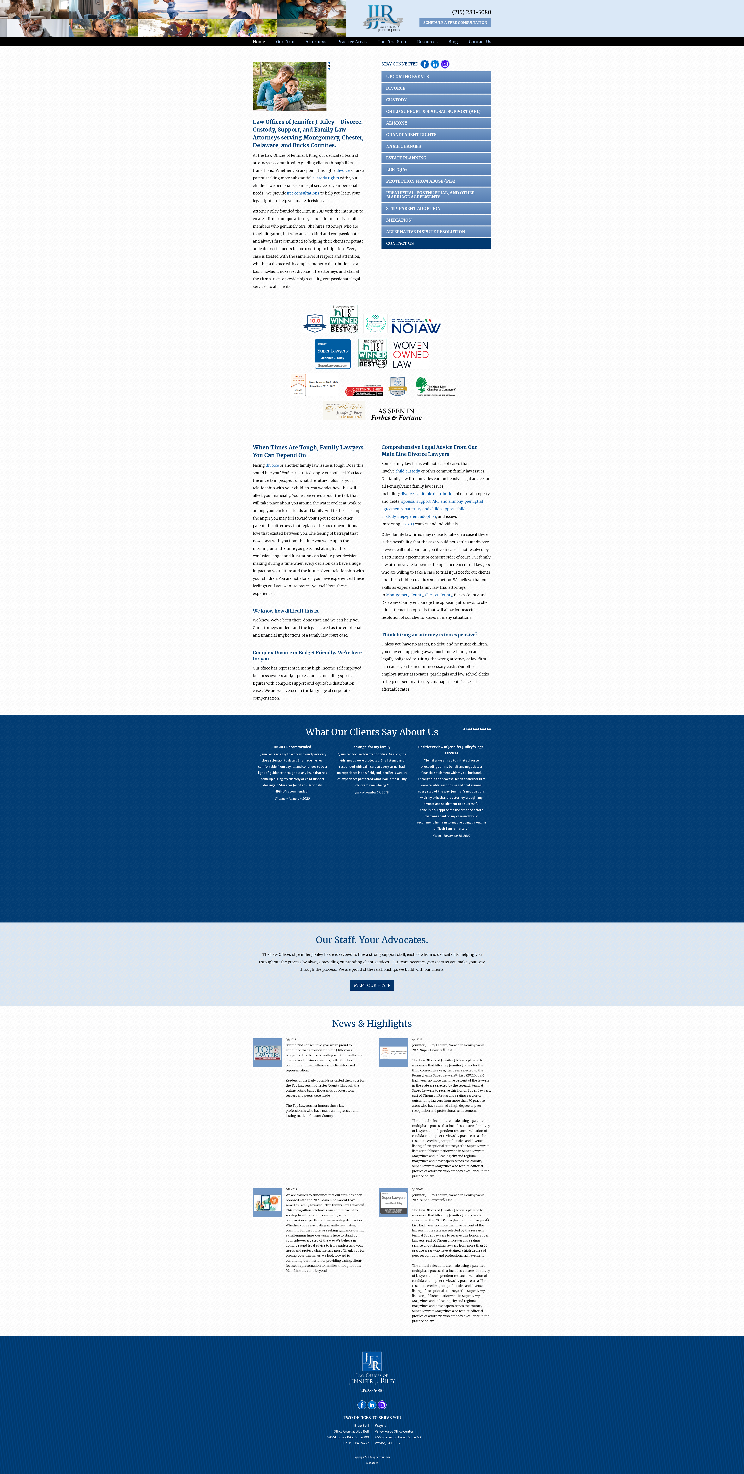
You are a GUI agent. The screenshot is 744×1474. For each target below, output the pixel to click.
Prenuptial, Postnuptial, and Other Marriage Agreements (430, 195)
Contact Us (480, 41)
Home (259, 41)
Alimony (396, 123)
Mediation (399, 220)
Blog (453, 41)
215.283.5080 (372, 1390)
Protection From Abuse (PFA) (420, 181)
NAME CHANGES (403, 146)
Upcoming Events (407, 76)
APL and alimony (447, 501)
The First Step (392, 41)
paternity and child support (430, 509)
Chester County (438, 595)
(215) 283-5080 (471, 12)
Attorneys (316, 41)
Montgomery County (404, 595)
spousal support (416, 501)
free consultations (303, 193)
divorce (343, 170)
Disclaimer (372, 1462)
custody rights (326, 178)
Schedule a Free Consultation (455, 22)
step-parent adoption (416, 516)
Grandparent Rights (411, 134)
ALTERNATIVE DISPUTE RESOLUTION (425, 231)
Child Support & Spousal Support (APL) (433, 111)
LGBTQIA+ (397, 169)
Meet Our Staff (372, 985)
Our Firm (285, 41)
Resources (427, 41)
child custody (407, 471)
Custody (396, 99)
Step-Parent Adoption (413, 208)
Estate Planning (406, 158)
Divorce (395, 88)
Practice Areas (352, 41)
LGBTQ (407, 524)
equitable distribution (435, 493)
